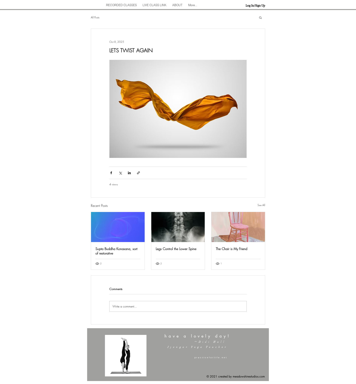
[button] (260, 17)
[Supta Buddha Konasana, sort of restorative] (118, 227)
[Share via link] (138, 173)
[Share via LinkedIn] (129, 173)
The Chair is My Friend (231, 248)
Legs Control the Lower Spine (176, 248)
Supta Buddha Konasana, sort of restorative (116, 250)
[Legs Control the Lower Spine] (178, 227)
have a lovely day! (197, 336)
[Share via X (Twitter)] (120, 173)
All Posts (95, 17)
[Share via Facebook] (111, 173)
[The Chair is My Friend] (238, 227)
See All (261, 205)
